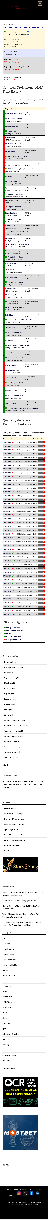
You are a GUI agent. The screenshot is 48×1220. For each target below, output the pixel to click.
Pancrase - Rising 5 (14, 269)
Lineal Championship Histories (16, 835)
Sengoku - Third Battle (15, 219)
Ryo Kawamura (10, 188)
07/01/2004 (7, 606)
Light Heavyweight (11, 678)
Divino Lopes (9, 340)
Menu (40, 3)
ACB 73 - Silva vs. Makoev (16, 144)
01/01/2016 (7, 484)
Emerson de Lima (11, 390)
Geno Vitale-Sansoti (11, 277)
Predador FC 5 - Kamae (16, 282)
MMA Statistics (8, 1002)
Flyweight (8, 710)
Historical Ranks (8, 975)
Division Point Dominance (14, 667)
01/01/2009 (7, 538)
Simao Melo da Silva (14, 630)
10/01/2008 (7, 541)
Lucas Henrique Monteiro (13, 113)
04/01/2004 (7, 610)
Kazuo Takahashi (11, 213)
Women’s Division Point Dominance (18, 725)
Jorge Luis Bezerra (11, 301)
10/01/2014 (7, 492)
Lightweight (9, 694)
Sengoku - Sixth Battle (15, 207)
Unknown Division (11, 757)
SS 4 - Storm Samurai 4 (15, 358)
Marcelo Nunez (10, 151)
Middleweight (9, 683)
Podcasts (6, 1023)
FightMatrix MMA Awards (14, 840)
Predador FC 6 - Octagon (16, 257)
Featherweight (10, 699)
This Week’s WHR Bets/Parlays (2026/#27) (19, 901)
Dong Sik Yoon (10, 225)
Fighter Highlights (9, 965)
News (4, 1013)
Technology (7, 1039)
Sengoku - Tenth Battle (15, 194)
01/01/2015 (7, 488)
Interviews (6, 981)
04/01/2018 (7, 461)
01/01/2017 (7, 469)
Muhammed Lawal (11, 200)
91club (5, 765)
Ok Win (6, 1165)
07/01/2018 (7, 457)
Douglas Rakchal (13, 627)
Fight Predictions (9, 960)
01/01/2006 (7, 583)
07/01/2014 (7, 496)
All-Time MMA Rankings (13, 814)
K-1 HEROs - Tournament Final (18, 244)
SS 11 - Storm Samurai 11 (16, 307)
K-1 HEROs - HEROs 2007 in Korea (20, 232)
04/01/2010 (7, 519)
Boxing (5, 938)
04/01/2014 (7, 499)
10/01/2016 (7, 473)
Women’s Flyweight (11, 741)
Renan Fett (8, 176)
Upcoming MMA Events (13, 829)
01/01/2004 (7, 614)
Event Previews (8, 949)
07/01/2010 (7, 515)
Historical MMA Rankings (14, 819)
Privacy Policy (27, 1189)
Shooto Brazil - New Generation (18, 345)
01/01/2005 (7, 599)
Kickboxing (6, 986)
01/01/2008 (7, 553)
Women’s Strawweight (12, 747)
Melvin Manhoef (10, 238)
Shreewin (10, 1202)
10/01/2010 (7, 511)
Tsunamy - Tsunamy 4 (15, 295)
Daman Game (8, 1176)
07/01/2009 (7, 530)
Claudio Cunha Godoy (12, 251)
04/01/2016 (7, 480)
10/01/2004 (7, 603)
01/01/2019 (7, 450)
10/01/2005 (7, 587)
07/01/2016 (7, 477)
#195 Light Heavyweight (12, 62)
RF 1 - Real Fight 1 (14, 370)
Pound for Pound (10, 662)
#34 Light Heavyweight (12, 69)
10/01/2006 (7, 572)
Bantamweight (9, 704)
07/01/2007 (7, 561)
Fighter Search (10, 808)
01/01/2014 (7, 503)
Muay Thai (6, 1007)
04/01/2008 (7, 549)
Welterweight (9, 688)
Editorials (6, 944)
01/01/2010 (7, 522)
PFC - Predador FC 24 (15, 181)
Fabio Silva (8, 24)
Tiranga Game (33, 1204)
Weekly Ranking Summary (14, 824)
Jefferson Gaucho (11, 378)
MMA (4, 991)
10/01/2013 (7, 507)
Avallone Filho (10, 327)
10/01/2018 (7, 454)
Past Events (9, 851)
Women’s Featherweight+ (14, 731)
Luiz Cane (8, 163)
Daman (24, 1202)
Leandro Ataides (13, 637)
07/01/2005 (7, 591)
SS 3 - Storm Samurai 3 (15, 395)
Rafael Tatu (9, 315)
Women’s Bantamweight (13, 736)
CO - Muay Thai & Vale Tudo (17, 383)
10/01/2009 (7, 526)
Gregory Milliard (13, 640)
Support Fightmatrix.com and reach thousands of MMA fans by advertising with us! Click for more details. (23, 784)
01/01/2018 (7, 465)
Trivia (4, 1050)
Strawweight (9, 715)
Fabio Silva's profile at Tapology (17, 34)
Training (5, 1044)
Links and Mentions (11, 845)
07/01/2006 (7, 576)
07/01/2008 (7, 545)
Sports (5, 1029)
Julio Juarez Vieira (11, 126)
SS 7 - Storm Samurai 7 (15, 332)
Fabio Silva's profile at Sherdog (17, 32)
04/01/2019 (7, 446)
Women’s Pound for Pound (14, 720)
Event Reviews (8, 954)
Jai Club (18, 1202)
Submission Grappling (10, 1034)
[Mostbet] (20, 1150)
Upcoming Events (9, 1055)
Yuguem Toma (10, 353)
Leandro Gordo (10, 288)
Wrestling (6, 1060)
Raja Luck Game (9, 1068)
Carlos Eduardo (19, 80)
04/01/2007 (7, 564)
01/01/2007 (7, 568)
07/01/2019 (7, 442)
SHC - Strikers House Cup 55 (17, 156)
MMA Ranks (7, 997)
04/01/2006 (7, 580)
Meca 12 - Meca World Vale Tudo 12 (20, 320)
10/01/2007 (7, 557)
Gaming (5, 970)
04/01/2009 (7, 534)
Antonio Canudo (10, 365)
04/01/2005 (7, 595)
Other (4, 1018)
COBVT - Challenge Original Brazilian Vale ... (23, 408)
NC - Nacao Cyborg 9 (15, 118)
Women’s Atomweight (12, 752)
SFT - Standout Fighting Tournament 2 (20, 169)
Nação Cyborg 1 (13, 131)
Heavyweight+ (10, 672)
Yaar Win (23, 1204)
